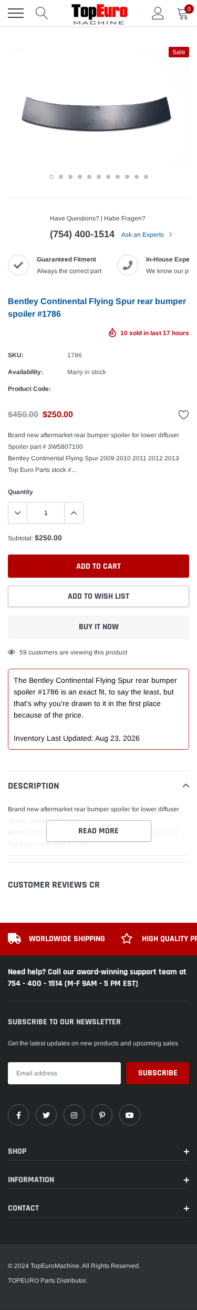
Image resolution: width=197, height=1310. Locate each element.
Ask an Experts (143, 234)
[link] (18, 1114)
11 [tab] (146, 177)
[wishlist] (184, 414)
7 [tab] (108, 177)
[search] (42, 13)
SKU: (16, 355)
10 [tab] (136, 177)
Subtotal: (20, 538)
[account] (158, 13)
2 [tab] (61, 177)
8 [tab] (118, 177)
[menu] (16, 13)
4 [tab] (80, 177)
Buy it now (99, 626)
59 (23, 652)
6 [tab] (99, 177)
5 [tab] (89, 177)
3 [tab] (70, 177)
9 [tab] (127, 177)
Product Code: (29, 388)
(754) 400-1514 (82, 234)
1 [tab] (51, 177)
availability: (25, 372)
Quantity (20, 492)
